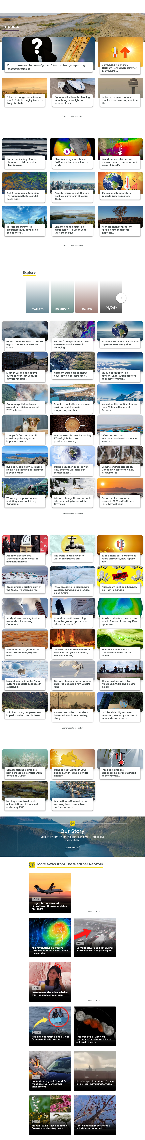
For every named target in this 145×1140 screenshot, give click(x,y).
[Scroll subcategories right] (121, 298)
